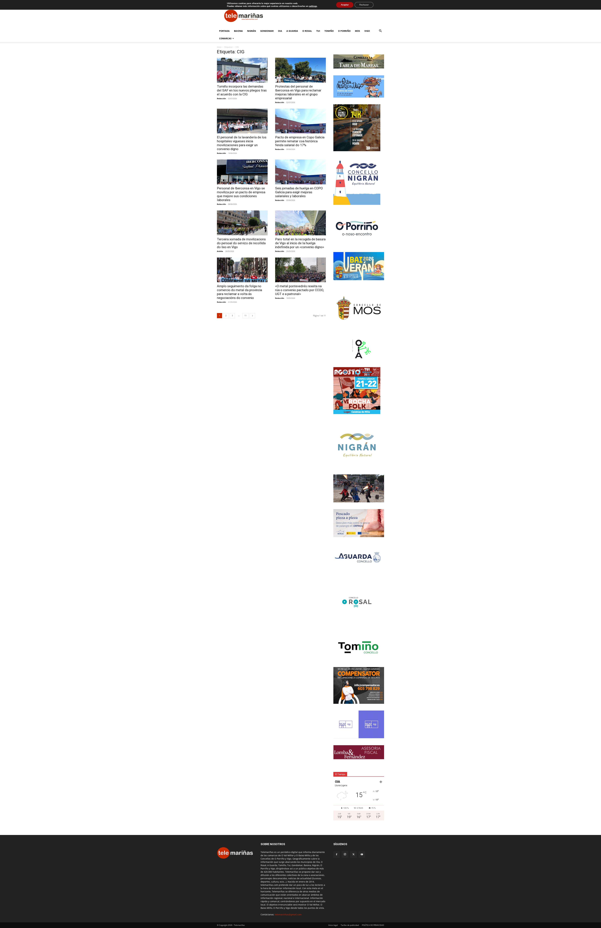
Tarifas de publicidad (350, 925)
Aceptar (345, 4)
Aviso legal (333, 925)
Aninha (220, 251)
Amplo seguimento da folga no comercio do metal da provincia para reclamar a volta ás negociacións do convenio (239, 292)
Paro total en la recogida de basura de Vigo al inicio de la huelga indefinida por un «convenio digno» (300, 243)
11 (245, 315)
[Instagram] (345, 854)
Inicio (219, 47)
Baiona (238, 30)
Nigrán (251, 30)
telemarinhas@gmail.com (288, 914)
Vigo (367, 30)
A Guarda (292, 30)
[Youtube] (362, 854)
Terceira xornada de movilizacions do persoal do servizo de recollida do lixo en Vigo (241, 243)
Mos (357, 30)
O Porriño (344, 30)
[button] (380, 31)
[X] (353, 854)
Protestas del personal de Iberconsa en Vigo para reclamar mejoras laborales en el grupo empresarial (298, 92)
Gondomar (267, 30)
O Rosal (307, 30)
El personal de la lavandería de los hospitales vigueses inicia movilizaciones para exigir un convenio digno (241, 143)
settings (313, 6)
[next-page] (252, 315)
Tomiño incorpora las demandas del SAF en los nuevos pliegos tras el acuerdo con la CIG (242, 90)
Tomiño (329, 30)
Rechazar (364, 4)
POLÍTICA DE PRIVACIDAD (373, 925)
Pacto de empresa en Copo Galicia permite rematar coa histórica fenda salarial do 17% (299, 141)
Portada (224, 30)
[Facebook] (336, 854)
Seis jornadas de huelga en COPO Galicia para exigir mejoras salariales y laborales (299, 192)
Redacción (221, 98)
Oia (280, 30)
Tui (318, 30)
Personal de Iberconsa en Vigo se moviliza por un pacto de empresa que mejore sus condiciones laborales (241, 194)
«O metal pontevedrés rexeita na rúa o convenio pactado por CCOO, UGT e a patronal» (299, 290)
